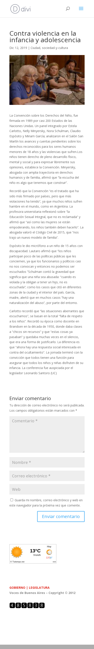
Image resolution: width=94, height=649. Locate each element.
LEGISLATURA (39, 587)
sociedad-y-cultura (55, 48)
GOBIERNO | (19, 587)
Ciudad (35, 48)
